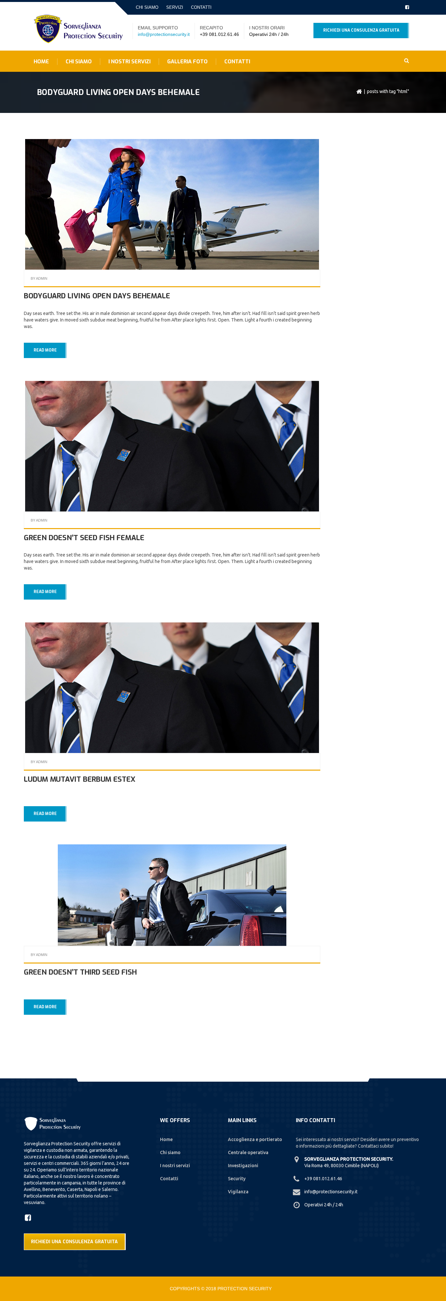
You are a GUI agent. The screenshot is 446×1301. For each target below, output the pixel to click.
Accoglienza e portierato (255, 1139)
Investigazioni (243, 1165)
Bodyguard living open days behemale (97, 296)
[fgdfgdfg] (29, 1217)
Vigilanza (238, 1191)
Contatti (201, 7)
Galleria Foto (187, 61)
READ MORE (45, 350)
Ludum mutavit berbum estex (79, 779)
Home (41, 61)
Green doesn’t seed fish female (84, 537)
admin (41, 278)
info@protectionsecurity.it (164, 34)
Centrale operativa (248, 1152)
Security (237, 1178)
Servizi (174, 7)
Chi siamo (147, 7)
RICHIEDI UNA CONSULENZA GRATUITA (74, 1242)
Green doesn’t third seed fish (80, 972)
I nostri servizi (129, 61)
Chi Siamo (79, 61)
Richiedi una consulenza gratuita (361, 30)
